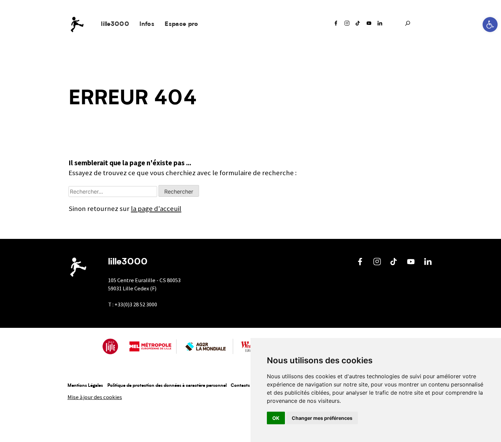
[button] (490, 24)
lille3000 (115, 24)
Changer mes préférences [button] (322, 418)
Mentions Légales (85, 385)
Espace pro (181, 24)
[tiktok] (358, 25)
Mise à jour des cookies (94, 397)
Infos (146, 24)
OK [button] (275, 418)
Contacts (240, 385)
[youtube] (369, 25)
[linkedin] (380, 25)
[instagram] (347, 25)
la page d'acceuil (156, 208)
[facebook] (336, 25)
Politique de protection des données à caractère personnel (167, 385)
